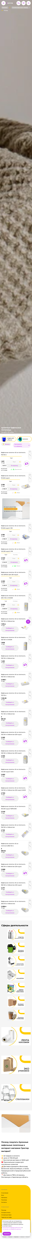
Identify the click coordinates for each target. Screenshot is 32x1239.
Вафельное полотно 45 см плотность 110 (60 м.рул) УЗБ (13, 527)
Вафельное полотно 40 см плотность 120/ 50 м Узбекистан (13, 620)
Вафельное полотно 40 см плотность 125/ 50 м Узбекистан (13, 657)
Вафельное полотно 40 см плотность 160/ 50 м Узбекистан (13, 676)
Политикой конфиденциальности (12, 1227)
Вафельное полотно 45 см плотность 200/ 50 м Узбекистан (13, 902)
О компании (4, 1193)
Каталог (4, 7)
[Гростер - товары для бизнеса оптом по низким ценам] (10, 3)
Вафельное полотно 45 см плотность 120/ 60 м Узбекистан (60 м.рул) (13, 733)
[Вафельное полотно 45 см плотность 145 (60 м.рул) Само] (25, 778)
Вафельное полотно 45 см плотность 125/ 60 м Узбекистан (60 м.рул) (13, 752)
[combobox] (22, 445)
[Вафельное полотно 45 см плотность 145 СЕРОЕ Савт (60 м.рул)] (26, 583)
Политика (4, 1200)
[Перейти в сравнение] (18, 3)
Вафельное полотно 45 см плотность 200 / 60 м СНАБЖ (13, 597)
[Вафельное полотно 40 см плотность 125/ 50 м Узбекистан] (25, 664)
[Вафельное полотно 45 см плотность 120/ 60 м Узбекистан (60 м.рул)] (25, 741)
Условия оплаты (5, 1212)
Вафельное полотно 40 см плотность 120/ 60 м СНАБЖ (13, 638)
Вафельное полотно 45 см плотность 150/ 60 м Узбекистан (13, 826)
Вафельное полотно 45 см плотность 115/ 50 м (13, 694)
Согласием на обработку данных (11, 1229)
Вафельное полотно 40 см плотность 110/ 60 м (13, 454)
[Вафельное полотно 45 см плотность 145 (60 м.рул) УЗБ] (26, 560)
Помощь (3, 1210)
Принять (7, 1233)
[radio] (5, 599)
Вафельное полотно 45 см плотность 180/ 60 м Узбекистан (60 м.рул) (13, 884)
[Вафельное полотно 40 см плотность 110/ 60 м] (26, 463)
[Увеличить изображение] (26, 486)
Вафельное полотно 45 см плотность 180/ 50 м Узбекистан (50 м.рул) (13, 865)
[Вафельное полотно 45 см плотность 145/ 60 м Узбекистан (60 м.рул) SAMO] (25, 796)
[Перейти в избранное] (23, 3)
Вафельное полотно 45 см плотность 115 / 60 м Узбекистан (13, 713)
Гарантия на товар (6, 1217)
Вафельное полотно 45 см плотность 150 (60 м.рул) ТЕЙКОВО (13, 807)
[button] (30, 451)
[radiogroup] (11, 458)
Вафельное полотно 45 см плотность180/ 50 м (9, 845)
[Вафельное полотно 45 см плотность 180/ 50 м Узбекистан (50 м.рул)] (25, 873)
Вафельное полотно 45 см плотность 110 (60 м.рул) (13, 477)
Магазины (4, 1197)
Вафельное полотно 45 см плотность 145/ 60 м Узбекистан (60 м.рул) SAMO (13, 789)
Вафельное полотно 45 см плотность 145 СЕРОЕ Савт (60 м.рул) (13, 573)
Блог (2, 1195)
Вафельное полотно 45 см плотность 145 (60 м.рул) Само (13, 770)
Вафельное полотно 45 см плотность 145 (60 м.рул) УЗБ (13, 550)
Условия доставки (6, 1215)
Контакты (4, 1202)
